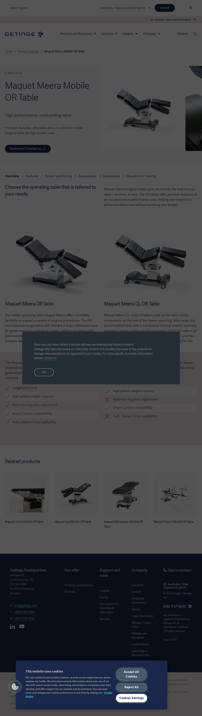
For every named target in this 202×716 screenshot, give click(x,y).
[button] (15, 686)
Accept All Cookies (131, 674)
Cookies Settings (131, 698)
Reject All (131, 687)
